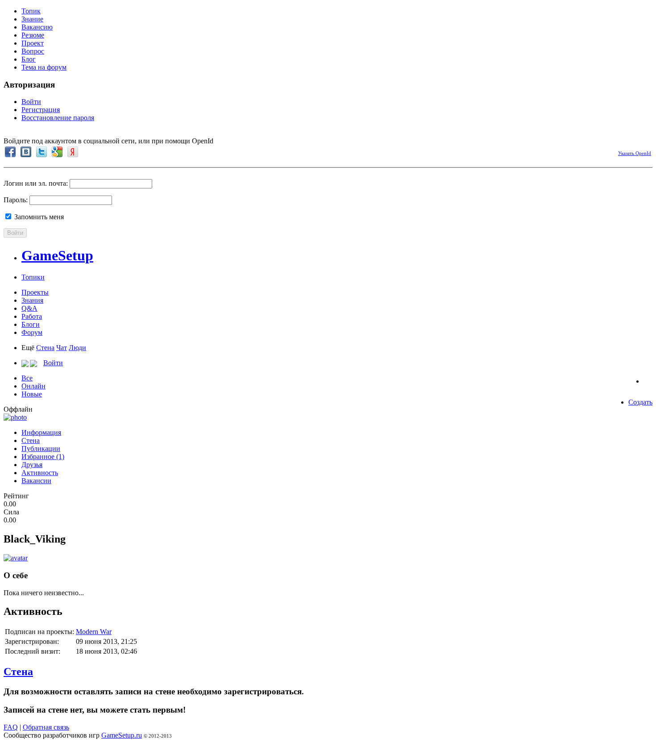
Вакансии (36, 480)
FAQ (11, 727)
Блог (28, 59)
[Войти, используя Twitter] (41, 151)
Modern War (94, 631)
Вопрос (32, 51)
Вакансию (37, 27)
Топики (33, 277)
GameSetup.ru (121, 735)
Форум (31, 332)
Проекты (35, 292)
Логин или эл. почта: (36, 183)
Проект (32, 43)
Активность (39, 472)
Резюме (32, 35)
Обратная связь (46, 727)
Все (27, 378)
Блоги (30, 324)
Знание (32, 19)
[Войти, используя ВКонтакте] (26, 151)
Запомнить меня (38, 217)
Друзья (31, 464)
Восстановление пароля (57, 117)
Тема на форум (43, 67)
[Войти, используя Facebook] (10, 151)
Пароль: (16, 200)
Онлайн (33, 386)
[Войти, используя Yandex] (72, 151)
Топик (31, 11)
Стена (45, 347)
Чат (61, 347)
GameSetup (57, 255)
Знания (32, 300)
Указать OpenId (634, 153)
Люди (77, 347)
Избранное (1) (42, 456)
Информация (41, 432)
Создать (640, 402)
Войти (31, 101)
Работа (31, 316)
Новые (31, 394)
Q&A (29, 308)
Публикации (40, 448)
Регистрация (40, 109)
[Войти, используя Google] (57, 151)
